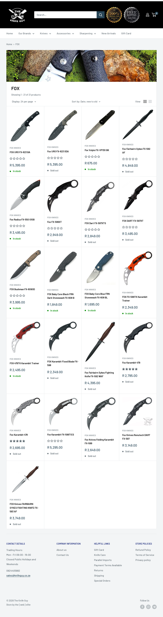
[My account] (147, 15)
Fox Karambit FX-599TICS (60, 434)
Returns (98, 570)
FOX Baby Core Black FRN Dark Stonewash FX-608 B (60, 296)
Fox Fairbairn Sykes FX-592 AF (136, 150)
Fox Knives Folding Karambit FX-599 (99, 441)
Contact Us (63, 554)
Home (9, 33)
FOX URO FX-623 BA (20, 152)
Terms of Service (144, 554)
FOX (17, 44)
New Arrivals (109, 33)
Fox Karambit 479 (131, 362)
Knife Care (100, 554)
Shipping (99, 575)
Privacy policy (143, 559)
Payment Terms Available (108, 565)
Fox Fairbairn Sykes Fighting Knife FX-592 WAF (99, 374)
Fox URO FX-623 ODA (58, 151)
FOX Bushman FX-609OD (22, 289)
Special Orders (102, 580)
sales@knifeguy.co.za (18, 575)
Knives (44, 33)
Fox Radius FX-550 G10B (22, 219)
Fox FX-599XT (54, 221)
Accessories (64, 33)
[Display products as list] (150, 101)
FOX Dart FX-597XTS (95, 223)
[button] (17, 158)
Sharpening (86, 33)
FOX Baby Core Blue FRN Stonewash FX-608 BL (97, 295)
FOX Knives (15, 148)
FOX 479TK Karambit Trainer (24, 363)
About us (62, 549)
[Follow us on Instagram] (148, 607)
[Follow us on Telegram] (154, 607)
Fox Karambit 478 (19, 434)
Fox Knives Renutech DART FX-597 (136, 437)
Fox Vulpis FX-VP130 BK (97, 150)
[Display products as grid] (145, 101)
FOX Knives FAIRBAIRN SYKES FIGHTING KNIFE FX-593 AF (24, 507)
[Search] (101, 14)
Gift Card (126, 33)
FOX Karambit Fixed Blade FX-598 (62, 363)
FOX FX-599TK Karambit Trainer (134, 298)
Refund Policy (143, 549)
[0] (154, 15)
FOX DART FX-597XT (132, 220)
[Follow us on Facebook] (142, 607)
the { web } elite (23, 604)
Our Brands (24, 33)
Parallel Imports (103, 559)
